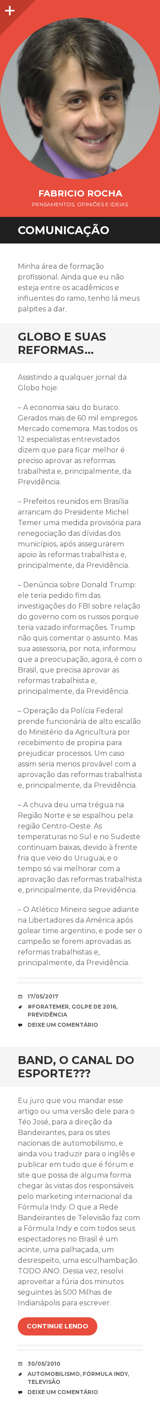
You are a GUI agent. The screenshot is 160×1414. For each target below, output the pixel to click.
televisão (44, 1382)
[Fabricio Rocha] (80, 98)
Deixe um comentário (63, 1024)
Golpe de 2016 (94, 1006)
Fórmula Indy (105, 1374)
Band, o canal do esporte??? (76, 1066)
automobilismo (54, 1374)
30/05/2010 (44, 1363)
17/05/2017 (43, 996)
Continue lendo (57, 1326)
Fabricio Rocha (80, 193)
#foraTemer (48, 1006)
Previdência (47, 1014)
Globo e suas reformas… (62, 343)
